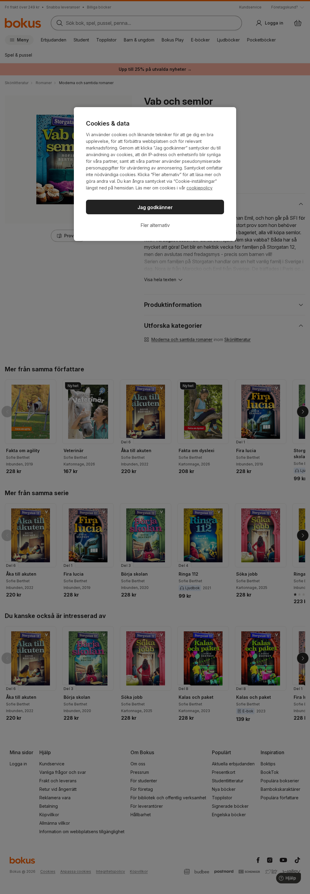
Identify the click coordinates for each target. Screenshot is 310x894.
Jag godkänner (155, 207)
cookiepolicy (199, 187)
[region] (155, 174)
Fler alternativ (155, 225)
